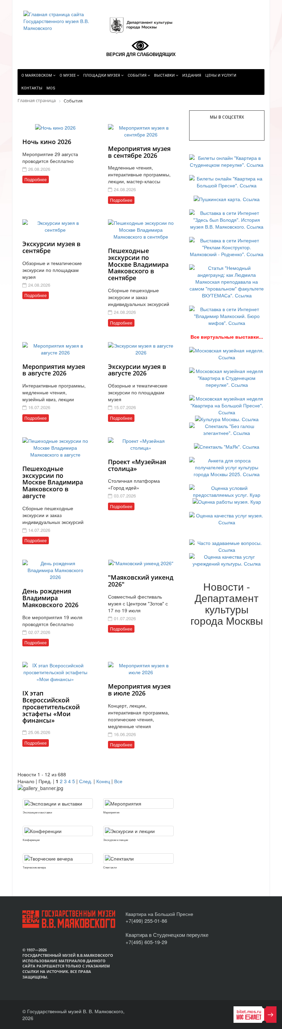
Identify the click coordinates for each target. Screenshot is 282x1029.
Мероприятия (111, 812)
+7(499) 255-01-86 (146, 920)
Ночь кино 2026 (46, 142)
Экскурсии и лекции (115, 840)
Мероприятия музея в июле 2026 (139, 689)
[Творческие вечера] (58, 858)
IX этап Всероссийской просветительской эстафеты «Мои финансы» (51, 706)
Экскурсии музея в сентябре (51, 247)
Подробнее (35, 179)
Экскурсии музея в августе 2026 (137, 369)
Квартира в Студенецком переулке (167, 934)
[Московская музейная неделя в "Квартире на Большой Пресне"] (226, 404)
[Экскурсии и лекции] (138, 831)
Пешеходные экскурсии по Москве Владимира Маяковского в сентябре (138, 264)
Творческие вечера (34, 867)
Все (118, 781)
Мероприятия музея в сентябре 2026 (139, 152)
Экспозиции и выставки (37, 812)
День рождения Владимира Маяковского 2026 (50, 598)
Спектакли (110, 867)
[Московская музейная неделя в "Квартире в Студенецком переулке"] (226, 377)
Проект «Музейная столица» (137, 465)
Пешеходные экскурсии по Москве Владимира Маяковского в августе (52, 482)
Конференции (31, 840)
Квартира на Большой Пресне (159, 913)
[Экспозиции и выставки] (58, 803)
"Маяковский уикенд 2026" (140, 580)
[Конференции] (58, 831)
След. (85, 781)
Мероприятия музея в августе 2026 (53, 369)
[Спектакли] (138, 858)
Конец (103, 781)
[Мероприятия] (138, 803)
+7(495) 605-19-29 (146, 941)
